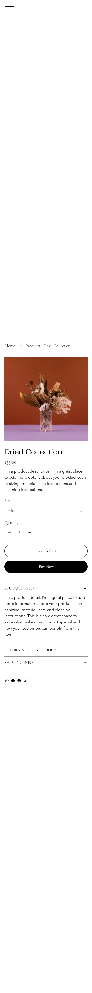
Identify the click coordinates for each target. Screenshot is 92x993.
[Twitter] (25, 680)
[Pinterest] (19, 680)
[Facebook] (13, 680)
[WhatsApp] (6, 680)
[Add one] (30, 532)
